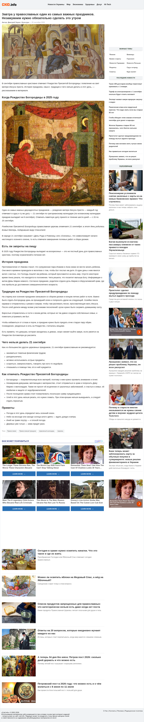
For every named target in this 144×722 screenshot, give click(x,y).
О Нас (105, 711)
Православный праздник (27, 431)
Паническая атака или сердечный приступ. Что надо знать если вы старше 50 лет (126, 109)
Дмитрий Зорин (14, 22)
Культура (25, 22)
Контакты (112, 711)
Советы (112, 72)
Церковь (60, 431)
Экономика (78, 4)
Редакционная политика (134, 711)
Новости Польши (134, 63)
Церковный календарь (46, 431)
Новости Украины (56, 4)
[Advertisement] (53, 529)
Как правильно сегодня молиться (123, 151)
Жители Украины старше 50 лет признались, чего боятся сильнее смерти (123, 128)
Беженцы (130, 54)
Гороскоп (130, 59)
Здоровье (89, 4)
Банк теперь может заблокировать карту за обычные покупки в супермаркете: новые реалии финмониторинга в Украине (125, 456)
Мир (68, 4)
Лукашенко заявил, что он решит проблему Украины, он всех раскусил (125, 364)
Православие (11, 431)
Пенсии (112, 54)
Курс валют (131, 72)
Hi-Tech (107, 4)
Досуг (99, 4)
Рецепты (112, 67)
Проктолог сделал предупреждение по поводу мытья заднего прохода (124, 293)
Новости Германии (116, 63)
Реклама (120, 711)
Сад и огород (132, 67)
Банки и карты (115, 59)
